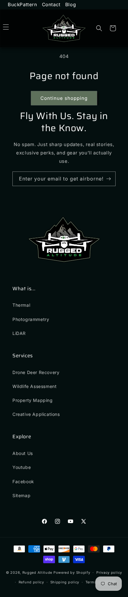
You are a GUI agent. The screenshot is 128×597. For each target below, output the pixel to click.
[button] (13, 27)
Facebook (23, 481)
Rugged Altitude (37, 572)
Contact (51, 4)
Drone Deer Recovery (35, 372)
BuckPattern (22, 4)
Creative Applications (36, 414)
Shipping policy (65, 582)
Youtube (21, 467)
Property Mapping (32, 400)
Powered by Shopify (71, 572)
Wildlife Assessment (34, 386)
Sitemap (21, 495)
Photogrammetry (30, 319)
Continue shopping (64, 98)
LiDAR (19, 333)
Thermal (21, 305)
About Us (22, 453)
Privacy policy (109, 572)
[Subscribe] (108, 179)
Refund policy (31, 582)
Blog (70, 4)
